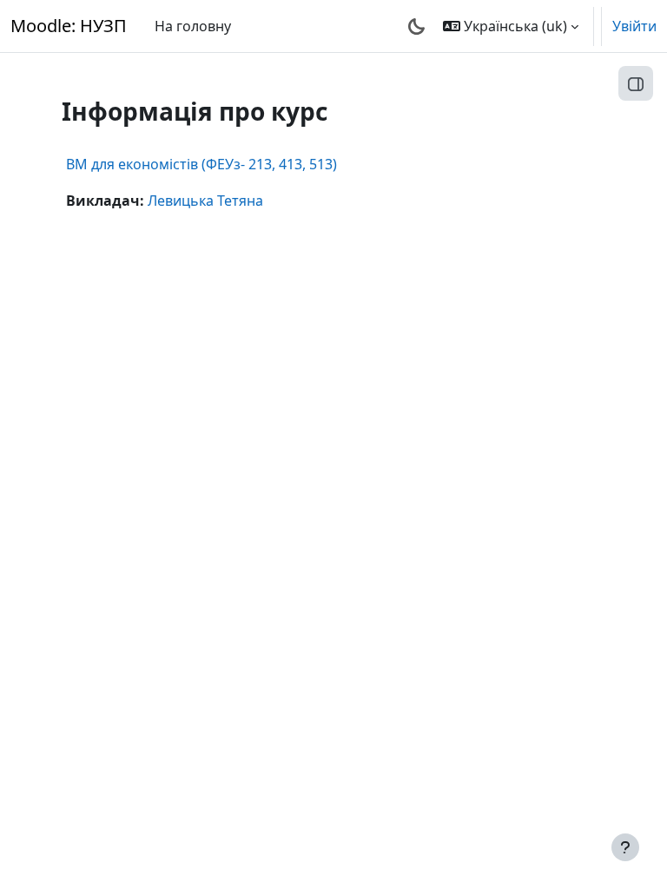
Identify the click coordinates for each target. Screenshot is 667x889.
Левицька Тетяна (205, 200)
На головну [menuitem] (193, 26)
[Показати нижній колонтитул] (625, 847)
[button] (511, 26)
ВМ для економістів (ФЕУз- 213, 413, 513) (201, 164)
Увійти (634, 26)
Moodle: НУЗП (68, 25)
